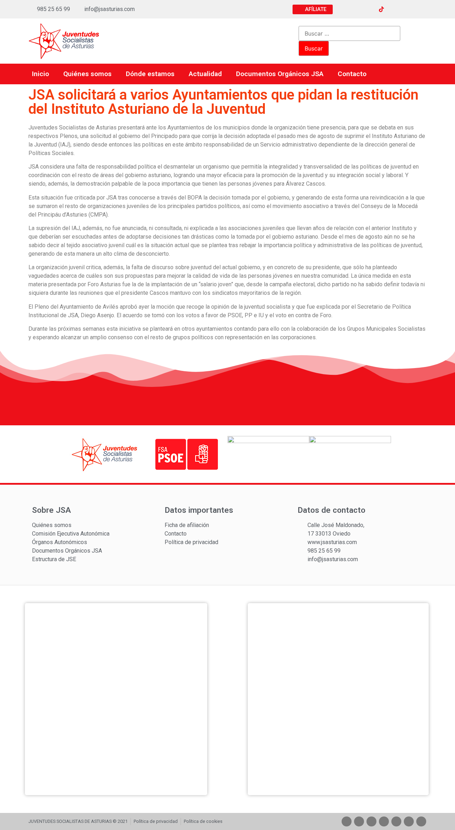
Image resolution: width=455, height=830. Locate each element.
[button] (313, 9)
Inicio (40, 74)
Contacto (352, 74)
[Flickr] (407, 9)
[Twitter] (355, 9)
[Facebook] (342, 9)
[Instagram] (368, 9)
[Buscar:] (349, 33)
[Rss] (421, 9)
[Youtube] (394, 9)
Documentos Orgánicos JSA (279, 74)
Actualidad (205, 74)
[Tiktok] (384, 821)
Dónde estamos (150, 74)
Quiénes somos (87, 74)
